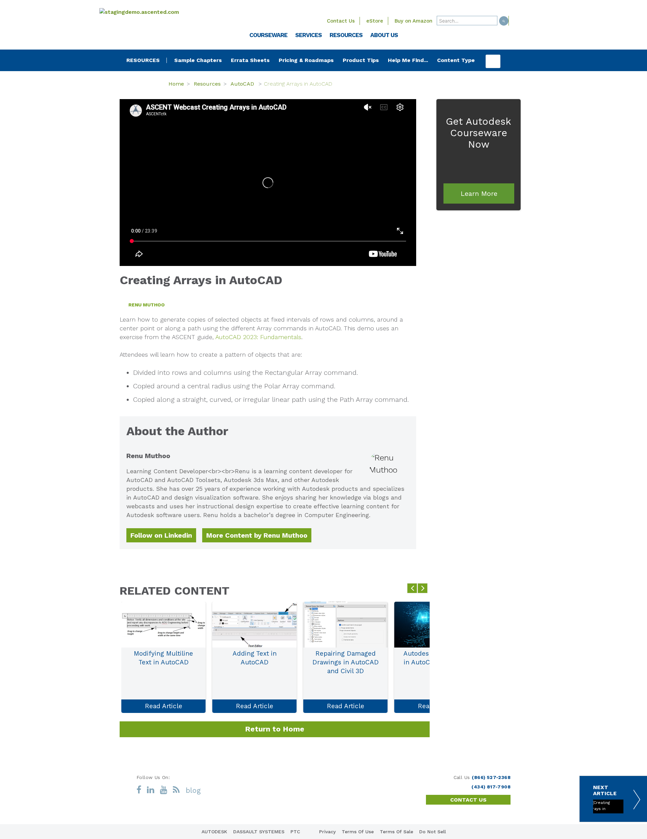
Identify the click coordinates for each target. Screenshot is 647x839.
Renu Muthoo (146, 304)
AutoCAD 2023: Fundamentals (258, 336)
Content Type (456, 60)
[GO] (504, 21)
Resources (207, 84)
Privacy (327, 831)
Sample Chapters (198, 60)
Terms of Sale (396, 831)
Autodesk (214, 831)
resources (143, 60)
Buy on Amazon (413, 21)
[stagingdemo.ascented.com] (155, 12)
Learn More (479, 193)
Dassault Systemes (258, 831)
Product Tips (361, 60)
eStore (374, 21)
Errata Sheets (250, 60)
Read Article (163, 706)
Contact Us (341, 21)
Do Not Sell (432, 831)
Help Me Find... (408, 60)
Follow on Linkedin (161, 535)
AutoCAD (243, 84)
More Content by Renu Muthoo (256, 535)
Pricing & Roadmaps (306, 60)
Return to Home (274, 729)
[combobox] (467, 20)
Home (176, 84)
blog (193, 790)
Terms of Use (358, 831)
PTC (295, 831)
